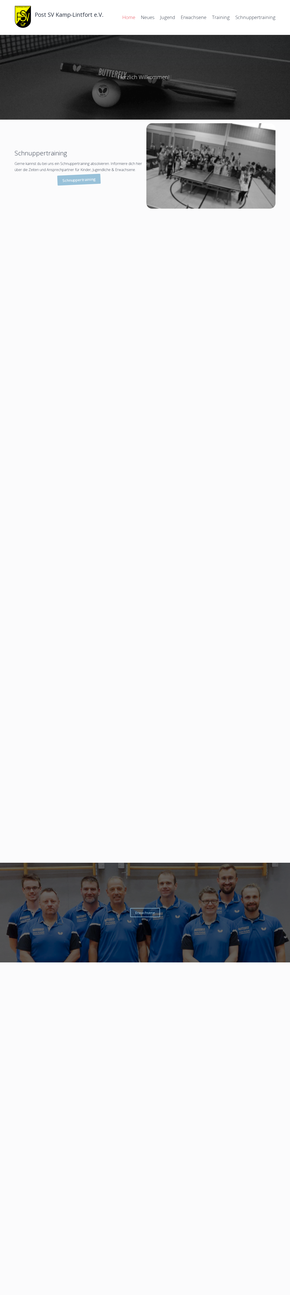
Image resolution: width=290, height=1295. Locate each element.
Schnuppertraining (255, 17)
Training (221, 17)
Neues (148, 17)
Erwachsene (193, 17)
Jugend (167, 17)
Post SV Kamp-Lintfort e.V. (69, 14)
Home (128, 17)
